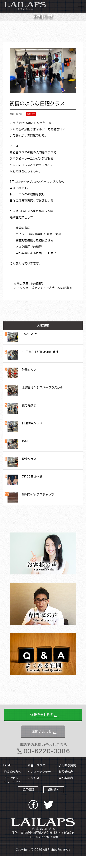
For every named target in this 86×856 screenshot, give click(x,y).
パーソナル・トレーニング (12, 780)
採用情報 (28, 790)
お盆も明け (29, 334)
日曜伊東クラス (32, 423)
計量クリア (29, 370)
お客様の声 (65, 772)
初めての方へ (12, 772)
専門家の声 (65, 778)
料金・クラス (36, 765)
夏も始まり (29, 405)
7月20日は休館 (32, 477)
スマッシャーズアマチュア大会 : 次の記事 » (43, 288)
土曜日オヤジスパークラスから (42, 387)
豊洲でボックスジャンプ (38, 494)
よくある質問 (67, 765)
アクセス (33, 778)
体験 (25, 441)
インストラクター (39, 772)
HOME (7, 765)
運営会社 (53, 790)
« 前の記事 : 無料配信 (28, 284)
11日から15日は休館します (40, 352)
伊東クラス (29, 459)
